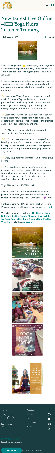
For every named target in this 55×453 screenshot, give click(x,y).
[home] (7, 5)
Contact (30, 414)
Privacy (29, 426)
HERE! (49, 206)
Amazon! (28, 222)
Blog (28, 418)
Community (31, 422)
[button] (47, 5)
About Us (30, 410)
